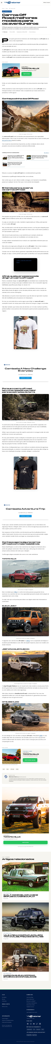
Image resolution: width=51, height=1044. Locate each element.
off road (12, 769)
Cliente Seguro (5, 1018)
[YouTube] (34, 1024)
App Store (34, 1035)
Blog (7, 8)
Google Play (29, 1035)
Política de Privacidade (6, 1022)
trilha (17, 769)
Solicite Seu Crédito (31, 1004)
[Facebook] (28, 1024)
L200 (40, 735)
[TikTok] (37, 1024)
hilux (7, 769)
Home (3, 8)
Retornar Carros (17, 777)
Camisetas (4, 1001)
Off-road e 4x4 (12, 8)
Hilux (15, 592)
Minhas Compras (46, 2)
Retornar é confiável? (31, 1001)
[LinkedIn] (40, 1024)
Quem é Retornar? (30, 999)
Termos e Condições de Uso (7, 1020)
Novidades (4, 997)
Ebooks (3, 999)
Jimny (28, 641)
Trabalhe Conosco (30, 1006)
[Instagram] (31, 1024)
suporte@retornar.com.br (32, 1012)
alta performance (7, 140)
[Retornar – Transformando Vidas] (12, 2)
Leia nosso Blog (30, 997)
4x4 (4, 769)
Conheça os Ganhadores (32, 1003)
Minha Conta (4, 1006)
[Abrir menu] (1, 2)
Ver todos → (46, 152)
